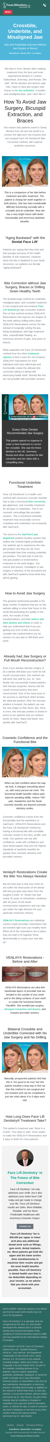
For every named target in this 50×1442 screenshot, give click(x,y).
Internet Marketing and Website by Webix (25, 1436)
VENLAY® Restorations (16, 920)
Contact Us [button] (25, 1226)
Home (10, 1425)
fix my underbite (24, 90)
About (20, 1425)
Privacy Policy (34, 1425)
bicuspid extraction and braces (22, 1009)
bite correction (36, 501)
